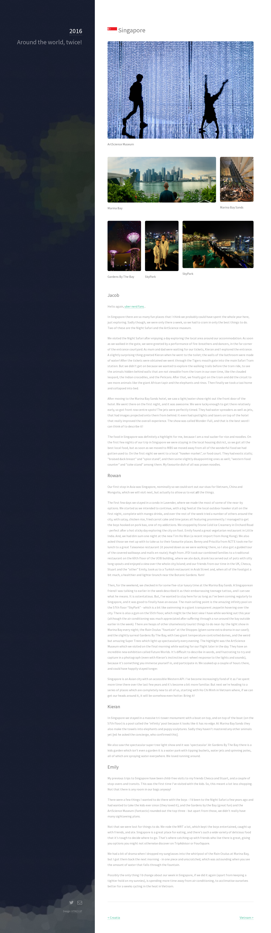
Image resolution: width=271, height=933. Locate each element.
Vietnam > (247, 917)
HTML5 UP (76, 911)
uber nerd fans (134, 306)
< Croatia (114, 917)
